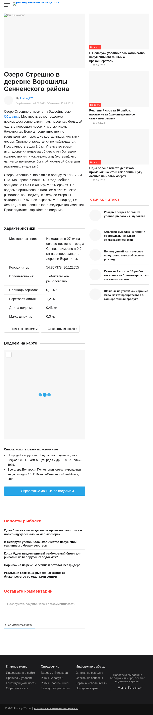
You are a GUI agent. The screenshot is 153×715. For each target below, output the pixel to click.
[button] (127, 687)
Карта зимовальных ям (91, 683)
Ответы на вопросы (89, 678)
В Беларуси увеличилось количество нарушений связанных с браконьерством (40, 543)
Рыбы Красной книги (55, 683)
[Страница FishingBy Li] (81, 710)
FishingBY (26, 98)
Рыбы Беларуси (52, 678)
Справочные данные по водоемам (47, 491)
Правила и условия (19, 678)
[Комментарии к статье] (83, 98)
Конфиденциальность (21, 683)
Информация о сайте (20, 672)
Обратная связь (17, 688)
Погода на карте (87, 688)
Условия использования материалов (56, 708)
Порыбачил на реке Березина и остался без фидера (42, 565)
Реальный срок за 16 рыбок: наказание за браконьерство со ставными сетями (34, 574)
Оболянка (11, 116)
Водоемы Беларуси (54, 672)
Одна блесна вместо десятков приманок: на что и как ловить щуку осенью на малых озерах (43, 532)
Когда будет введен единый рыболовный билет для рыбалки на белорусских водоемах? (42, 555)
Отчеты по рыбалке (89, 672)
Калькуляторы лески (55, 688)
